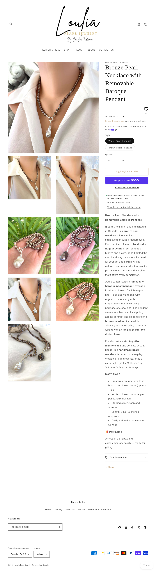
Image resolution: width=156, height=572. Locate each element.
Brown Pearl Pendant (121, 148)
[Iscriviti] (59, 527)
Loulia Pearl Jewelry (23, 565)
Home (48, 509)
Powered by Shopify (40, 565)
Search (81, 509)
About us (70, 509)
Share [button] (111, 467)
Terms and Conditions (99, 509)
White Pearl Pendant (119, 141)
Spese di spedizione (114, 121)
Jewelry (58, 509)
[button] (11, 24)
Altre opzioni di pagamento (127, 187)
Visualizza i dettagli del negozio (123, 207)
